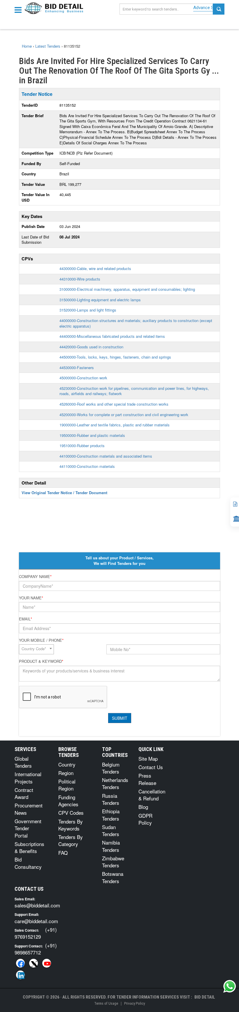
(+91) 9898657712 (36, 949)
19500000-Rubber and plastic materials (92, 435)
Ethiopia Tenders (110, 814)
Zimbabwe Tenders (113, 861)
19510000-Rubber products (82, 445)
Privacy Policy (134, 1003)
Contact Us (150, 767)
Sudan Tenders (110, 830)
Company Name (35, 576)
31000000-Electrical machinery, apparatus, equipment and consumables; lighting (127, 289)
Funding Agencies (68, 800)
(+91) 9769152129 (36, 933)
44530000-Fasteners (76, 367)
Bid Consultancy (28, 863)
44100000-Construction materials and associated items (105, 456)
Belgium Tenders (110, 768)
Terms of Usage (106, 1003)
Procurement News (29, 809)
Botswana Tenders (112, 877)
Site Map (148, 758)
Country (66, 764)
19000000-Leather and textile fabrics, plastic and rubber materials (114, 425)
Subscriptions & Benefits (29, 847)
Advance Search (208, 7)
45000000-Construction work (83, 377)
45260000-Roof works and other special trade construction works (113, 404)
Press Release (147, 779)
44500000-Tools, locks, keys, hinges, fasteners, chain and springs (115, 357)
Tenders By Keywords (70, 825)
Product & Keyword (41, 661)
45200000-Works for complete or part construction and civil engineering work (123, 414)
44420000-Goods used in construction (91, 347)
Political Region (66, 785)
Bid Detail (204, 997)
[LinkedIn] (20, 975)
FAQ (63, 852)
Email (25, 619)
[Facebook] (20, 963)
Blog (143, 806)
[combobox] (36, 649)
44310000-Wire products (79, 279)
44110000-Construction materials (87, 466)
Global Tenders (23, 762)
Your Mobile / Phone (41, 640)
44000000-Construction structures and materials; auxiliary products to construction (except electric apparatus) (135, 323)
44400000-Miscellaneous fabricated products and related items (112, 336)
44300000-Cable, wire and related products (95, 268)
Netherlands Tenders (115, 783)
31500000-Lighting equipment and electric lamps (100, 299)
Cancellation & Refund (151, 795)
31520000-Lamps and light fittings (87, 310)
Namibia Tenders (111, 846)
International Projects (28, 777)
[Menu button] (19, 9)
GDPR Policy (145, 819)
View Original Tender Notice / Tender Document (64, 492)
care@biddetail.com (36, 921)
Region (65, 772)
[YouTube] (46, 963)
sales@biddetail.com (37, 905)
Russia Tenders (110, 799)
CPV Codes (71, 812)
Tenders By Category (70, 840)
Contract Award (24, 793)
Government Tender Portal (28, 828)
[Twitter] (33, 963)
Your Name (31, 598)
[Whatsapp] (229, 986)
